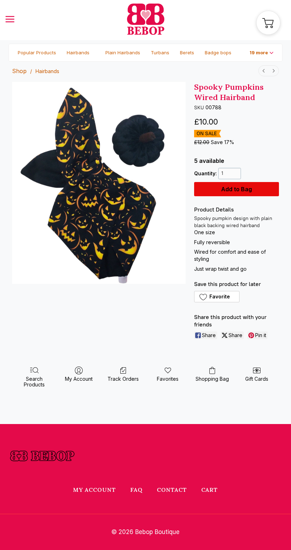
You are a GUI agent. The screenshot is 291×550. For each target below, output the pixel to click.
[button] (261, 53)
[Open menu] (13, 19)
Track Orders (123, 379)
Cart (209, 489)
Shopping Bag (212, 379)
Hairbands (47, 71)
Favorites (168, 379)
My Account (79, 379)
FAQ (136, 489)
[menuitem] (264, 71)
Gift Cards (256, 379)
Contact (172, 489)
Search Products (34, 382)
